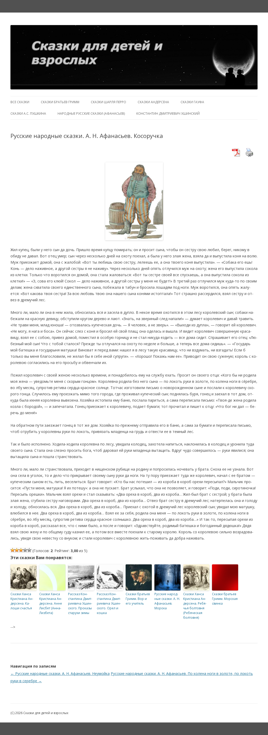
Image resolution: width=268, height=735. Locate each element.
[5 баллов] (29, 550)
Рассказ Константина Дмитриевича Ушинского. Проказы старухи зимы (80, 603)
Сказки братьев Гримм (60, 102)
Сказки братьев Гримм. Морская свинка (225, 599)
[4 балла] (25, 550)
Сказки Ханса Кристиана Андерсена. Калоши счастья (21, 601)
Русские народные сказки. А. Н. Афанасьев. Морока (167, 601)
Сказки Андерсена (153, 102)
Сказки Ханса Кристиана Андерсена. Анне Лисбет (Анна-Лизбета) (50, 603)
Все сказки (19, 102)
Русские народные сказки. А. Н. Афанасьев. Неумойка (60, 673)
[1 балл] (12, 550)
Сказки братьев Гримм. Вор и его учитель (138, 599)
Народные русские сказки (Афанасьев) (91, 113)
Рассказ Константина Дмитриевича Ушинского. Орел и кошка (109, 603)
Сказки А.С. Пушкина (28, 113)
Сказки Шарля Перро (108, 102)
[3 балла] (21, 550)
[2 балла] (17, 550)
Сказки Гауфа (192, 102)
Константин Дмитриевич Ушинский (168, 113)
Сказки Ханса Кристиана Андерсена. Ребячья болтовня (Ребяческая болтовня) (194, 606)
